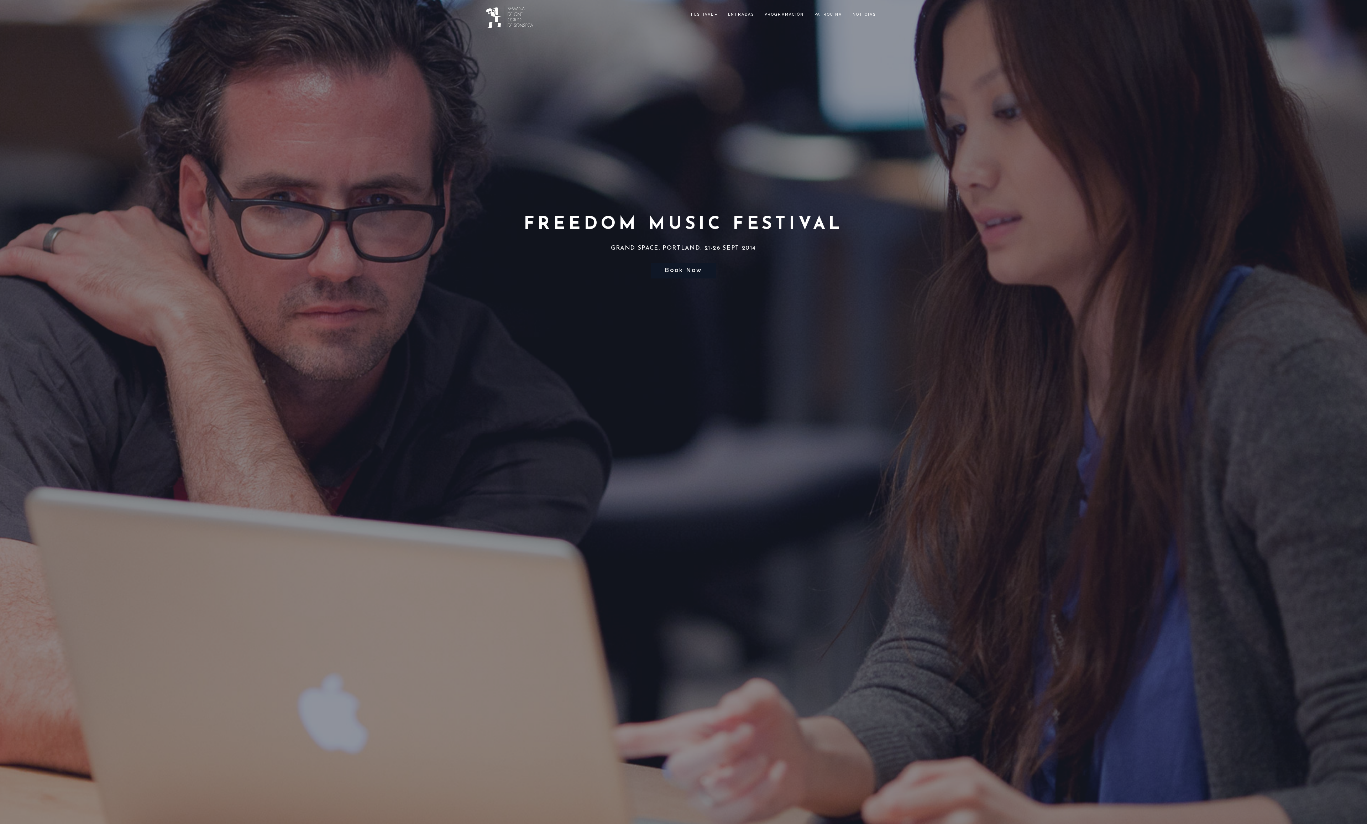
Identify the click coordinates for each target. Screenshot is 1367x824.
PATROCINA (828, 14)
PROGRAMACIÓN (784, 14)
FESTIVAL (702, 14)
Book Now (683, 270)
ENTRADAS (741, 14)
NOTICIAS (864, 14)
